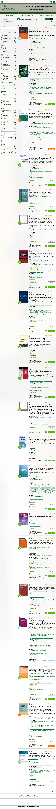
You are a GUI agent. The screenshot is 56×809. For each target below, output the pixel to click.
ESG (39, 87)
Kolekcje (11, 21)
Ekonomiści (43, 267)
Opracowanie (32, 91)
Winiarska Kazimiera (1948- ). (37, 551)
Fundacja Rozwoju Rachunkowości (41, 443)
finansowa (36, 47)
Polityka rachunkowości (46, 487)
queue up (51, 149)
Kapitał (52, 599)
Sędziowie (39, 643)
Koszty (41, 488)
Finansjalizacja (37, 424)
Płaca (51, 492)
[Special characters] (51, 21)
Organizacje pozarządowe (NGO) (37, 681)
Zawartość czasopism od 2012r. (47, 15)
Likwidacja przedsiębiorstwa (36, 645)
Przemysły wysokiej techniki (49, 271)
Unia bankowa (33, 272)
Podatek (45, 490)
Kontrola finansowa (39, 490)
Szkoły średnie (33, 558)
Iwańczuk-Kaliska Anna (37, 260)
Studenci (38, 267)
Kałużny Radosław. (40, 229)
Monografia (32, 174)
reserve (51, 104)
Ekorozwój (43, 87)
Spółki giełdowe (38, 133)
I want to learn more (23, 807)
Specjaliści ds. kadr (38, 726)
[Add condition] (49, 19)
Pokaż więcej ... (4, 71)
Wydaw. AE (35, 342)
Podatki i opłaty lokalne (48, 491)
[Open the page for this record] (23, 33)
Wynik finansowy (33, 134)
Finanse (37, 203)
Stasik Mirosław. (40, 201)
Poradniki (32, 238)
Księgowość (32, 492)
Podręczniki (32, 453)
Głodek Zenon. (34, 633)
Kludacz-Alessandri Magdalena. (41, 634)
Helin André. (32, 448)
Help (24, 1)
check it (51, 60)
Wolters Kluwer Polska (38, 547)
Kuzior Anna (33, 305)
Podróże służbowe (34, 493)
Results (6, 1)
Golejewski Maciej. (44, 78)
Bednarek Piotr (35, 165)
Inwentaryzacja (33, 489)
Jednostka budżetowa (43, 770)
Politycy (49, 127)
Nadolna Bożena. (35, 676)
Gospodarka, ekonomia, (36, 53)
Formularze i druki (33, 390)
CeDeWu (36, 35)
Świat (42, 272)
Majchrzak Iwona (38, 718)
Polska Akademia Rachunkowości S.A (39, 196)
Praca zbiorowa (38, 174)
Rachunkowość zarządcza (40, 602)
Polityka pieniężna (49, 269)
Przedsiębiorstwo (33, 599)
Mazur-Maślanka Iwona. (47, 120)
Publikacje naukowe (48, 81)
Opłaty (49, 490)
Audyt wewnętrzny (33, 171)
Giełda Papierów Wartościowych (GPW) (38, 130)
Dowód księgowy (47, 488)
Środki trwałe (46, 492)
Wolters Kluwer (37, 673)
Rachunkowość (44, 424)
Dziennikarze (39, 127)
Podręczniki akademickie (35, 605)
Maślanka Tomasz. (35, 120)
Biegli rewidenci (33, 45)
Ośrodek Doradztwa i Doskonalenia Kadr (41, 518)
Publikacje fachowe (37, 42)
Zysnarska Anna (34, 762)
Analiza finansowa (33, 87)
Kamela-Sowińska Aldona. (35, 420)
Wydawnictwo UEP (36, 256)
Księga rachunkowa (41, 489)
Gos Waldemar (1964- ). (35, 38)
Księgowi (39, 45)
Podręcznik (32, 274)
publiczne (33, 561)
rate (54, 27)
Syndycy (44, 643)
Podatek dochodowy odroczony (40, 600)
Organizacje (32, 203)
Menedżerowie (33, 643)
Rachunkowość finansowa (35, 646)
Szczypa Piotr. (34, 39)
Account (28, 1)
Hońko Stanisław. (46, 38)
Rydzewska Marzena (47, 676)
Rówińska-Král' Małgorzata (45, 305)
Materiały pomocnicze (34, 137)
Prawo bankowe (40, 269)
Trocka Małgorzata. (42, 635)
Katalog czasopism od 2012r (28, 15)
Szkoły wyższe (33, 84)
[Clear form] (49, 21)
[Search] (51, 19)
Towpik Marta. (33, 229)
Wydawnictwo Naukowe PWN (40, 376)
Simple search (6, 21)
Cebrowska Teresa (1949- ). (37, 597)
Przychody (36, 488)
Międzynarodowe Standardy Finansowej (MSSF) (38, 312)
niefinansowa (42, 88)
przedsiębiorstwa (40, 131)
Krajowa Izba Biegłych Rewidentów (41, 225)
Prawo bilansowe (40, 313)
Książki (31, 42)
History (18, 1)
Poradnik (31, 50)
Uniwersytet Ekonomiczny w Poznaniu (41, 417)
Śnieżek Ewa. (32, 523)
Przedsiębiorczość (42, 730)
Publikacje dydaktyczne (38, 81)
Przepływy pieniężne (44, 132)
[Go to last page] (54, 26)
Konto (52, 488)
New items (13, 1)
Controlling (40, 171)
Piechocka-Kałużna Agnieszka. (36, 381)
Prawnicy (32, 726)
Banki (31, 269)
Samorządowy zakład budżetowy (42, 771)
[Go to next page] (52, 26)
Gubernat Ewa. (34, 78)
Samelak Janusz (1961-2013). (36, 348)
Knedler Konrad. (33, 201)
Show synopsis (32, 97)
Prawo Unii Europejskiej (35, 487)
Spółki (47, 602)
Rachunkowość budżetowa (44, 561)
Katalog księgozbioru (9, 15)
